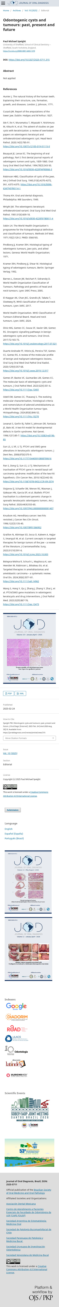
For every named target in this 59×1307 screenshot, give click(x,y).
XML (21, 693)
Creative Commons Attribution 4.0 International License (26, 1269)
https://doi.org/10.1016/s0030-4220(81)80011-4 (28, 218)
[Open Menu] (3, 3)
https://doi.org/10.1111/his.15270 (21, 416)
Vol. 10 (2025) (31, 10)
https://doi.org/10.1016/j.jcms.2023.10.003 (25, 554)
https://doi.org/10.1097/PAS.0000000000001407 (28, 508)
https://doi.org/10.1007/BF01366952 (22, 527)
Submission (13, 810)
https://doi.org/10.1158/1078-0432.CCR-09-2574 (28, 481)
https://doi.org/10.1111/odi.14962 (21, 581)
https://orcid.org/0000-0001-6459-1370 (19, 51)
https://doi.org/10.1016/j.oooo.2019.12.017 (25, 370)
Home (6, 10)
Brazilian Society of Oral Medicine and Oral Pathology (28, 1191)
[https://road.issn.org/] (17, 1030)
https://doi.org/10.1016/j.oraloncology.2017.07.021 (30, 343)
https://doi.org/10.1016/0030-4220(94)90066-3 (27, 169)
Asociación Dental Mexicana (21, 1203)
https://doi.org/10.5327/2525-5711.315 (29, 59)
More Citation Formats (16, 738)
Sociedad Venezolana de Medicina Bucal (27, 1255)
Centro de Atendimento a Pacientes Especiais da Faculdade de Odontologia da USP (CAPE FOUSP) (28, 1212)
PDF (10, 693)
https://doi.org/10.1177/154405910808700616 (27, 458)
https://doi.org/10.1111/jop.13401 (21, 389)
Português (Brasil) (14, 838)
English (9, 828)
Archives (17, 10)
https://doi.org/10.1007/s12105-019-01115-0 (26, 146)
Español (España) (14, 833)
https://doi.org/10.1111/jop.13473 (21, 604)
